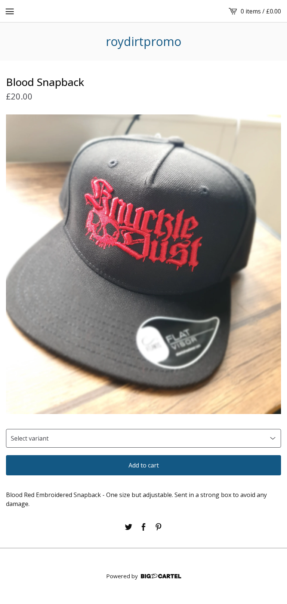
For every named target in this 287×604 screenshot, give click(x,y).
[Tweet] (128, 527)
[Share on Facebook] (143, 527)
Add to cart (144, 465)
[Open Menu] (9, 11)
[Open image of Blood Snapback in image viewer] (143, 264)
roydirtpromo (143, 41)
